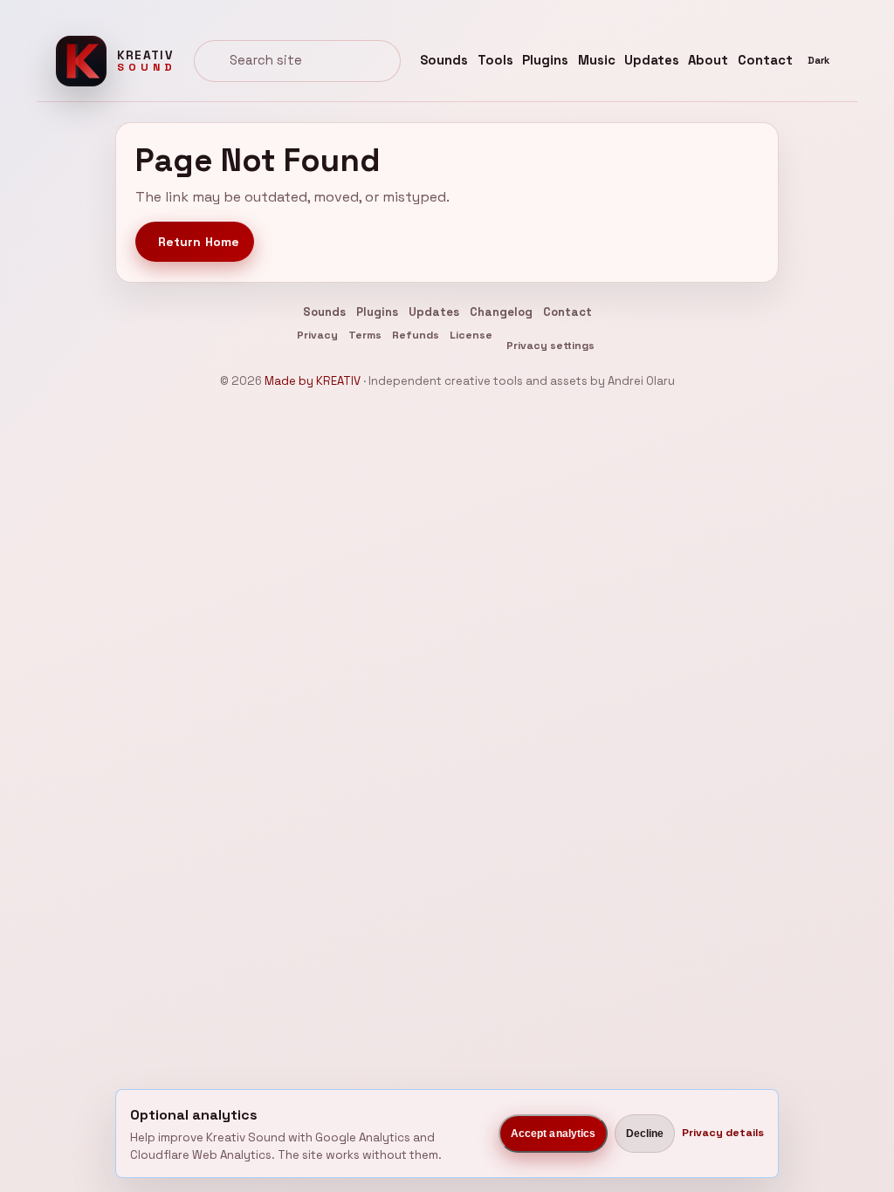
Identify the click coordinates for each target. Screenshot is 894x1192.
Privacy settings (550, 346)
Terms (365, 335)
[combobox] (297, 61)
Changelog (501, 312)
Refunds (415, 335)
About (708, 60)
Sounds (444, 60)
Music (596, 60)
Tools (495, 60)
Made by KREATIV (313, 380)
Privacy (317, 335)
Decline (645, 1133)
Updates (651, 60)
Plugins (545, 60)
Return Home (199, 242)
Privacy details (723, 1133)
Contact (765, 60)
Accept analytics (553, 1133)
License (471, 335)
